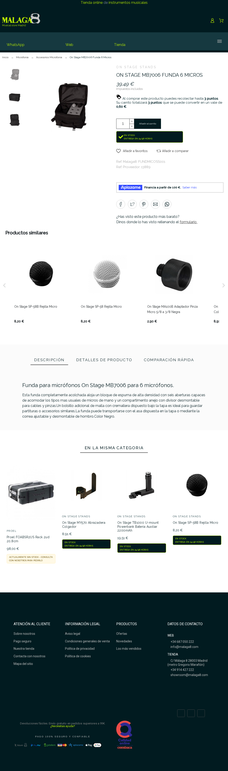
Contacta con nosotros (29, 656)
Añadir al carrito (147, 123)
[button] (132, 151)
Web (69, 45)
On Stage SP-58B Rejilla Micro (195, 522)
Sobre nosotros (24, 633)
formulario (188, 222)
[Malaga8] (21, 20)
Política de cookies (78, 656)
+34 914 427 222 (182, 670)
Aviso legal (72, 633)
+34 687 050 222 (182, 641)
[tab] (49, 360)
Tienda (119, 45)
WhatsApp (15, 45)
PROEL (11, 530)
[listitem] (41, 285)
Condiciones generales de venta (87, 641)
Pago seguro (22, 641)
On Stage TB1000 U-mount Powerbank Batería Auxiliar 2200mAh (138, 526)
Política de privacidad (80, 648)
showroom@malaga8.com (189, 675)
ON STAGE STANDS (136, 67)
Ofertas (121, 633)
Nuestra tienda (24, 648)
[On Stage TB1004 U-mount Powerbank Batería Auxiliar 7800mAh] (68, 438)
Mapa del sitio (23, 664)
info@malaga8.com (184, 647)
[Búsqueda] (169, 41)
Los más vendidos (128, 648)
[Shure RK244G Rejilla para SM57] (159, 438)
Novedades (124, 641)
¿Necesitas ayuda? (62, 726)
